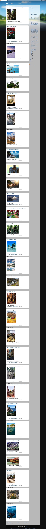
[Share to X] (20, 22)
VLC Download (12, 528)
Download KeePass (25, 528)
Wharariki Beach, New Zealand (11, 239)
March (31, 55)
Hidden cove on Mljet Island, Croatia (12, 403)
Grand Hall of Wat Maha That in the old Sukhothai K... (35, 41)
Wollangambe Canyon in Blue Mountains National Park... (34, 14)
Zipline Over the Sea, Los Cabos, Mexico (13, 63)
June (31, 52)
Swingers (15, 528)
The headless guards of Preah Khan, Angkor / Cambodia (15, 366)
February (32, 56)
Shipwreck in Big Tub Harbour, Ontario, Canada (34, 43)
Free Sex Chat (33, 528)
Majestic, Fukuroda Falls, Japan (11, 26)
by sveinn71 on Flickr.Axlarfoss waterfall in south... (34, 33)
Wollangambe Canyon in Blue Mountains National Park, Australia (16, 7)
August (32, 13)
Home (18, 522)
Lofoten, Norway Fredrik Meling (11, 130)
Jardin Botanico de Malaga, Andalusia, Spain (13, 440)
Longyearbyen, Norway (10, 310)
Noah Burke (9, 3)
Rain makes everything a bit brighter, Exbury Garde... (34, 29)
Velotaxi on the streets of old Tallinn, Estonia (13, 347)
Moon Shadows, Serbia (10, 193)
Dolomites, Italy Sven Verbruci (11, 258)
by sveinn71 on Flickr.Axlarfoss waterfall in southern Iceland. (15, 276)
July (31, 51)
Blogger (27, 526)
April (31, 54)
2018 (31, 59)
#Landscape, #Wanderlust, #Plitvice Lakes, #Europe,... (35, 46)
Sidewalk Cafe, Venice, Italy (11, 291)
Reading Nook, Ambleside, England (12, 93)
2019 (31, 58)
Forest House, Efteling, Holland (11, 223)
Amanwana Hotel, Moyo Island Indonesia (13, 149)
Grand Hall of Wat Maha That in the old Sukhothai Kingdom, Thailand (17, 384)
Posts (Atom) (11, 523)
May (31, 53)
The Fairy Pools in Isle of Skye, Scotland (13, 112)
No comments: (16, 22)
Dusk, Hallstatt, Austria (10, 504)
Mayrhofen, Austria (9, 470)
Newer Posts (9, 522)
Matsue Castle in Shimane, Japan (12, 78)
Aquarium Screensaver (19, 528)
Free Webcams (30, 528)
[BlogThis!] (19, 22)
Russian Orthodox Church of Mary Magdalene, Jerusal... (34, 49)
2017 (31, 60)
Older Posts (26, 522)
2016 (31, 61)
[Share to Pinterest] (21, 22)
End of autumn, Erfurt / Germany (34, 36)
